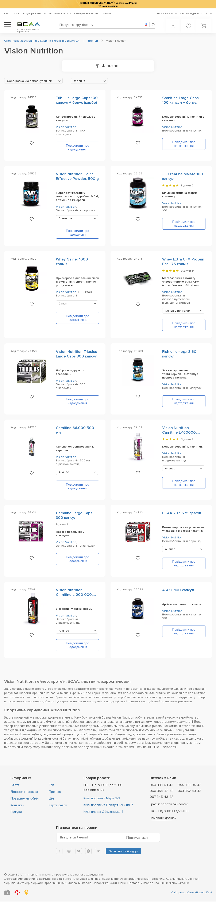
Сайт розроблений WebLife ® (191, 892)
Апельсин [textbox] (65, 218)
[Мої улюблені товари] (188, 26)
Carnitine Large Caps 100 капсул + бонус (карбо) (180, 102)
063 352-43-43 (189, 791)
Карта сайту (58, 805)
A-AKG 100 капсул (178, 590)
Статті (7, 13)
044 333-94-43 (189, 785)
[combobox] (33, 81)
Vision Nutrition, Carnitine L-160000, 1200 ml (179, 432)
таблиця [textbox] (79, 81)
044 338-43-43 (161, 785)
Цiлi (16, 13)
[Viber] (88, 851)
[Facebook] (59, 851)
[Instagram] (69, 851)
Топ (51, 785)
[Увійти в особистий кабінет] (173, 26)
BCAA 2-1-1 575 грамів (181, 513)
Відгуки (16, 812)
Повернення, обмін (86, 13)
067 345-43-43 (161, 797)
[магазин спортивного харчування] (32, 24)
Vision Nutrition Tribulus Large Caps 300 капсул (76, 354)
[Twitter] (79, 851)
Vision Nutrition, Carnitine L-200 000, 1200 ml (74, 595)
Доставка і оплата (60, 13)
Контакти (106, 13)
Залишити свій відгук (123, 851)
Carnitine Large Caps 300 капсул (74, 515)
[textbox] (33, 81)
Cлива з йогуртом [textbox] (177, 310)
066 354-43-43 (162, 791)
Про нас (55, 792)
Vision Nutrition (66, 127)
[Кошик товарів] (203, 26)
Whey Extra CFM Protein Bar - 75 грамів (183, 261)
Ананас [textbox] (64, 472)
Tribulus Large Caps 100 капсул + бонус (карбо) (77, 100)
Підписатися (137, 837)
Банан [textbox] (63, 303)
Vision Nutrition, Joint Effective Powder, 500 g (77, 176)
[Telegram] (98, 851)
